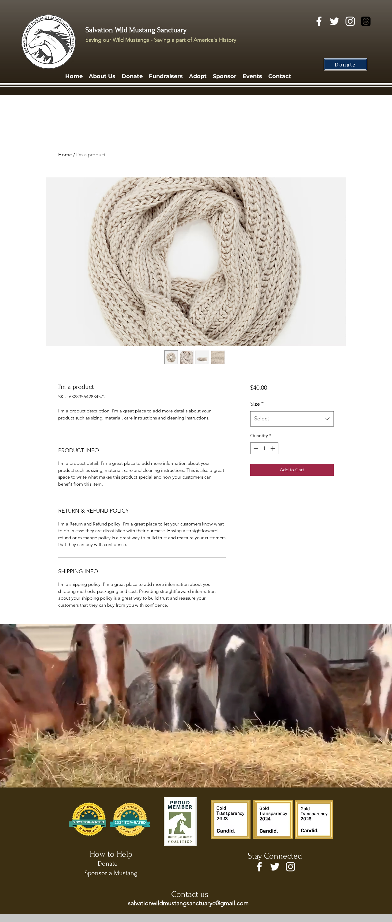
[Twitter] (334, 21)
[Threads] (366, 21)
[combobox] (292, 419)
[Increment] (273, 448)
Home (65, 154)
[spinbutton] (264, 448)
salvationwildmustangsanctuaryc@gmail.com (188, 903)
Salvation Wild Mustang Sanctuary (136, 30)
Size (257, 403)
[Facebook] (319, 21)
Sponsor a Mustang (111, 873)
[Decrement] (255, 448)
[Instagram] (350, 21)
